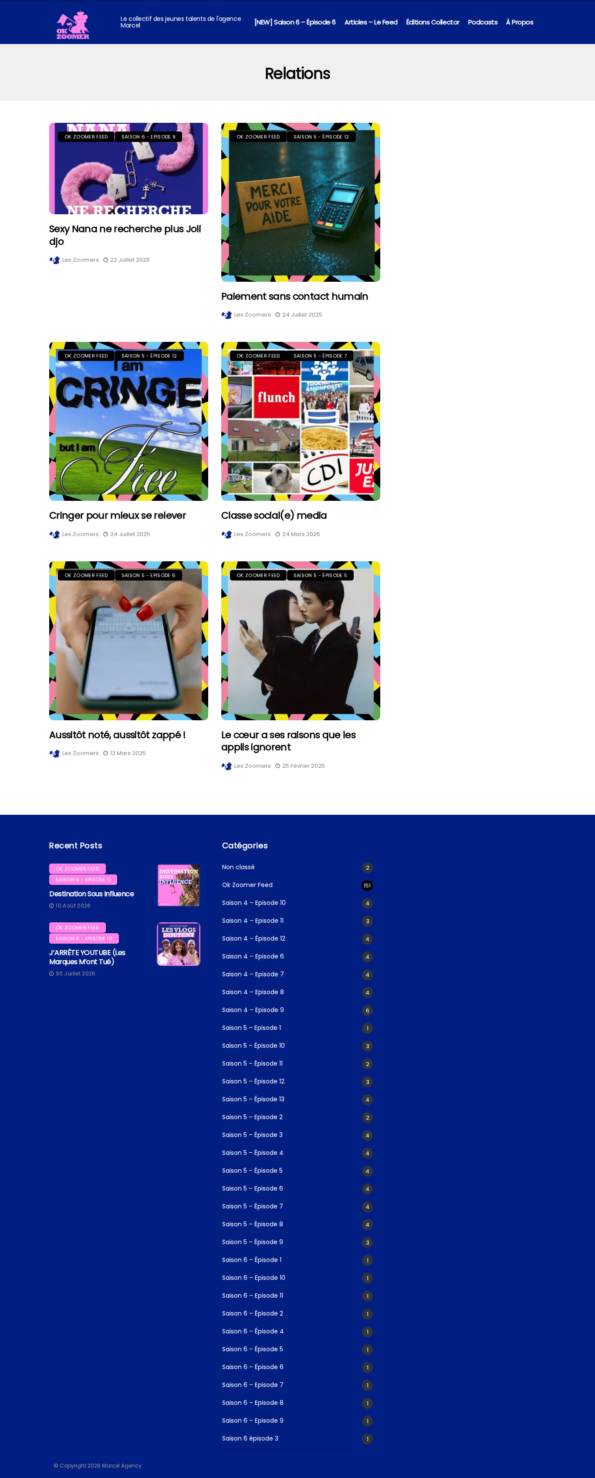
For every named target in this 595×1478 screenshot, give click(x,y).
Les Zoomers (80, 260)
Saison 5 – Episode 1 (251, 1028)
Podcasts (482, 22)
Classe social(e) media (274, 515)
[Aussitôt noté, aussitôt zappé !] (128, 640)
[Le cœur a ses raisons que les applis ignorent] (300, 640)
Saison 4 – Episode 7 (253, 974)
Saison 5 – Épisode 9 (252, 1242)
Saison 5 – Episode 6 (252, 1188)
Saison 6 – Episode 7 (253, 1385)
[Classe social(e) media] (300, 421)
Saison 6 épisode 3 (250, 1438)
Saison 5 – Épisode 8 (252, 1224)
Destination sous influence (91, 894)
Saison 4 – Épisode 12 (253, 938)
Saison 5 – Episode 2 (252, 1117)
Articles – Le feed (371, 22)
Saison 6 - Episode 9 (149, 136)
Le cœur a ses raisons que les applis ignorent (288, 741)
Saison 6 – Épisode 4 (253, 1331)
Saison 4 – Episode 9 (253, 1010)
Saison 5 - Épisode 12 (321, 136)
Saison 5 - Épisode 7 (320, 355)
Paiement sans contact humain (294, 296)
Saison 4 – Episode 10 (254, 903)
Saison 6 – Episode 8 (253, 1403)
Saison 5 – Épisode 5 (252, 1170)
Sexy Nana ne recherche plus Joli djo (125, 235)
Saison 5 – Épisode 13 (253, 1099)
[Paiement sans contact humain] (300, 202)
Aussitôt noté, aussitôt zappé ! (117, 735)
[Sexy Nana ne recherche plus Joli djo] (128, 169)
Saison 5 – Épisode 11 (252, 1063)
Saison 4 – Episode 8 (253, 992)
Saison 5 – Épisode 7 (252, 1206)
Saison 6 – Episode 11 (252, 1295)
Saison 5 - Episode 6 (149, 575)
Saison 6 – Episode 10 (253, 1278)
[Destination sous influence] (178, 885)
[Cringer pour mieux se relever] (128, 421)
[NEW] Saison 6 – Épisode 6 (295, 22)
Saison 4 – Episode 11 (253, 921)
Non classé (238, 867)
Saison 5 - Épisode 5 (321, 575)
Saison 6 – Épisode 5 (252, 1349)
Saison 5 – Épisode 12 (253, 1081)
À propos (519, 22)
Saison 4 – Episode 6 (253, 956)
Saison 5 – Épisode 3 (252, 1135)
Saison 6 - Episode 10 (84, 938)
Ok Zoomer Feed (86, 136)
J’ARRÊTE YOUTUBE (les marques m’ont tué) (87, 957)
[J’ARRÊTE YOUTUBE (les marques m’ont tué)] (178, 944)
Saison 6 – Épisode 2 (252, 1313)
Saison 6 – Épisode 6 (253, 1367)
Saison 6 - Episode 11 (83, 879)
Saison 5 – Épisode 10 (253, 1045)
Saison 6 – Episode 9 (253, 1420)
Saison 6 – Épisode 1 (251, 1260)
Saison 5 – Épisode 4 (253, 1153)
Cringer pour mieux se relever (117, 515)
